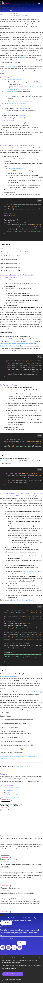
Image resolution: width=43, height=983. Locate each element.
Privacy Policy (14, 965)
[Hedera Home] (5, 3)
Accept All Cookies (12, 974)
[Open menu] (39, 4)
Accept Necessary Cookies (12, 979)
